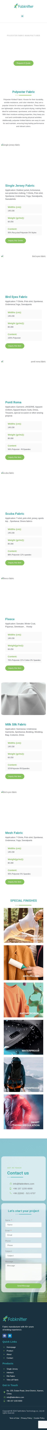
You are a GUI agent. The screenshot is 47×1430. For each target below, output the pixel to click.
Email (7, 1231)
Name (8, 1220)
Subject (8, 1251)
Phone (8, 1241)
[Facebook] (5, 1336)
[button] (22, 16)
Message (9, 1262)
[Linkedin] (10, 1336)
